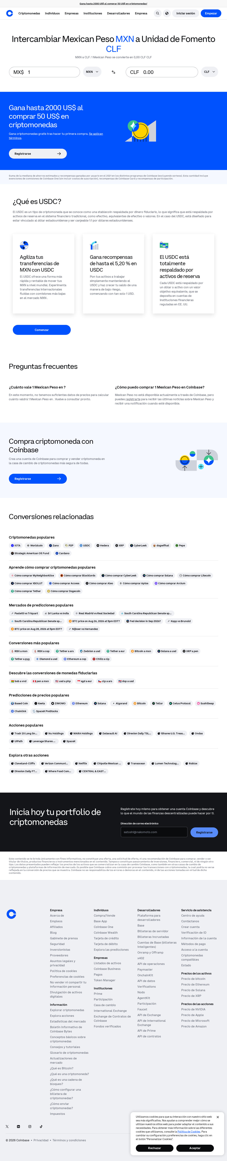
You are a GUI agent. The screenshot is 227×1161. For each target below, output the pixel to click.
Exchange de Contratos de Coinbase (112, 1018)
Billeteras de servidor (152, 931)
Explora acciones (62, 1015)
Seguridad (57, 944)
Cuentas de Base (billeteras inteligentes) (157, 945)
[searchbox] (92, 72)
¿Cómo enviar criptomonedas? (61, 1106)
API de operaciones (151, 964)
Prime (98, 993)
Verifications (146, 986)
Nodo (141, 992)
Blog (53, 932)
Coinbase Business (107, 969)
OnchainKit (145, 975)
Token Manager (104, 980)
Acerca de (57, 915)
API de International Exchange (151, 1023)
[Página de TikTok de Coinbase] (41, 1126)
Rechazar (154, 1148)
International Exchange (110, 1010)
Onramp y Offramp (150, 952)
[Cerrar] (218, 1117)
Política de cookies (63, 971)
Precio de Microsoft (195, 1020)
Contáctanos (190, 921)
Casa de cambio (105, 1005)
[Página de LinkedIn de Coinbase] (18, 1126)
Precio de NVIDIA (193, 1009)
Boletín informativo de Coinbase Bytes (66, 1029)
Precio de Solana (193, 990)
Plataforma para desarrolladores (148, 918)
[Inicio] (9, 13)
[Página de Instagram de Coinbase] (29, 1126)
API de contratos (149, 1036)
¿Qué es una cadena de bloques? (66, 1082)
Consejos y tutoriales (65, 1047)
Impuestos (57, 1114)
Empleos (56, 921)
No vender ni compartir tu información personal (68, 984)
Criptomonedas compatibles (192, 957)
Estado (186, 965)
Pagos (98, 974)
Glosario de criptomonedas (69, 1052)
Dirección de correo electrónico (139, 823)
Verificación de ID (193, 932)
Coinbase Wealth (106, 932)
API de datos (146, 981)
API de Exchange (149, 1015)
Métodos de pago (193, 944)
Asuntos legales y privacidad (62, 963)
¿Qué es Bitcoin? (61, 1068)
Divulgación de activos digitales (66, 994)
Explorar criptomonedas (67, 1010)
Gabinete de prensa (64, 938)
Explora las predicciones (111, 949)
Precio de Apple (192, 1015)
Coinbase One (103, 927)
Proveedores (59, 955)
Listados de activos (107, 963)
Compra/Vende (104, 915)
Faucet (142, 1009)
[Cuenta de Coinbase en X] (7, 1126)
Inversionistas (60, 949)
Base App (100, 921)
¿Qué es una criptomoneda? (69, 1074)
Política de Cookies (189, 1131)
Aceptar (195, 1148)
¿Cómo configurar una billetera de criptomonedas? (65, 1094)
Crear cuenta (190, 927)
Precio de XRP (191, 996)
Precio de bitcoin (193, 979)
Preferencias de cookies (67, 976)
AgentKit (143, 998)
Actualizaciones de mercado (63, 1060)
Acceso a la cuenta (194, 949)
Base (140, 925)
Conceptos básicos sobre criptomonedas (68, 1039)
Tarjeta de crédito (106, 938)
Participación (103, 999)
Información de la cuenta (199, 938)
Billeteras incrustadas (153, 937)
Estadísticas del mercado (68, 1021)
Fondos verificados (107, 1026)
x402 (140, 958)
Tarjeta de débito (106, 944)
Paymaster (145, 969)
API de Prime (146, 1030)
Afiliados (56, 927)
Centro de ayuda (192, 915)
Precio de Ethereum (195, 984)
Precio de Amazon (194, 1026)
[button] (52, 13)
